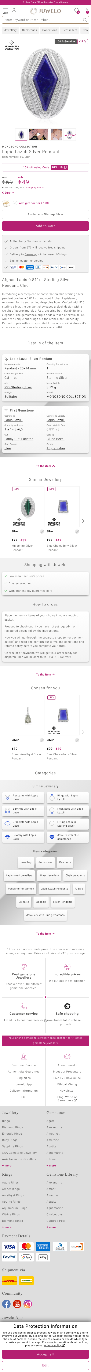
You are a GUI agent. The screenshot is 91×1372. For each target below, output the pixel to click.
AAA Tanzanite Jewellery (19, 1159)
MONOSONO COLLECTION (66, 396)
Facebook (6, 1304)
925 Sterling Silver (18, 387)
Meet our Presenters (67, 1072)
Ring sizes (24, 1078)
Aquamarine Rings (14, 1208)
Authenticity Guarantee (24, 1072)
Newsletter (67, 1091)
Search (85, 19)
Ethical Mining (67, 1085)
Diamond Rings (12, 1127)
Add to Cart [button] (45, 226)
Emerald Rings (12, 1134)
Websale (41, 902)
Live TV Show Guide (67, 1078)
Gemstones (29, 30)
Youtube (17, 1304)
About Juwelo (67, 1065)
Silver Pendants (62, 902)
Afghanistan (56, 448)
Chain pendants (75, 876)
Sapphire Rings (12, 1147)
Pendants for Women (21, 889)
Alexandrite (54, 1127)
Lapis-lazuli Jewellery (19, 876)
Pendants (65, 862)
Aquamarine (55, 1153)
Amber (51, 1189)
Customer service (24, 1014)
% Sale (79, 889)
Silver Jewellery (49, 876)
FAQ (23, 1097)
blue (7, 448)
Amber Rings (11, 1189)
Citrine (51, 1159)
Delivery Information (24, 1091)
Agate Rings (10, 1183)
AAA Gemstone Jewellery (19, 1153)
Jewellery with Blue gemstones (45, 915)
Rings (6, 1121)
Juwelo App (24, 1085)
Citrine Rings (11, 1215)
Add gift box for (34, 203)
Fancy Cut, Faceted (18, 439)
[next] (82, 521)
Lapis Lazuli (13, 420)
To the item (43, 466)
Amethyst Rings (13, 1195)
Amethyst (53, 1134)
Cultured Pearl (56, 1221)
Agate (51, 1121)
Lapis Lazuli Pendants (54, 889)
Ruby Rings (10, 1140)
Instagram (27, 1304)
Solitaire (10, 396)
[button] (5, 10)
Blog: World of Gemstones (67, 1098)
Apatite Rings (11, 1202)
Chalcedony (55, 1215)
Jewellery (10, 30)
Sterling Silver (57, 378)
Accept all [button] (45, 1354)
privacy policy (53, 1346)
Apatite (52, 1147)
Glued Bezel (56, 439)
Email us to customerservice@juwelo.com (33, 1020)
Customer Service (23, 1065)
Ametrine (53, 1140)
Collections (49, 30)
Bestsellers (69, 30)
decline (32, 1339)
